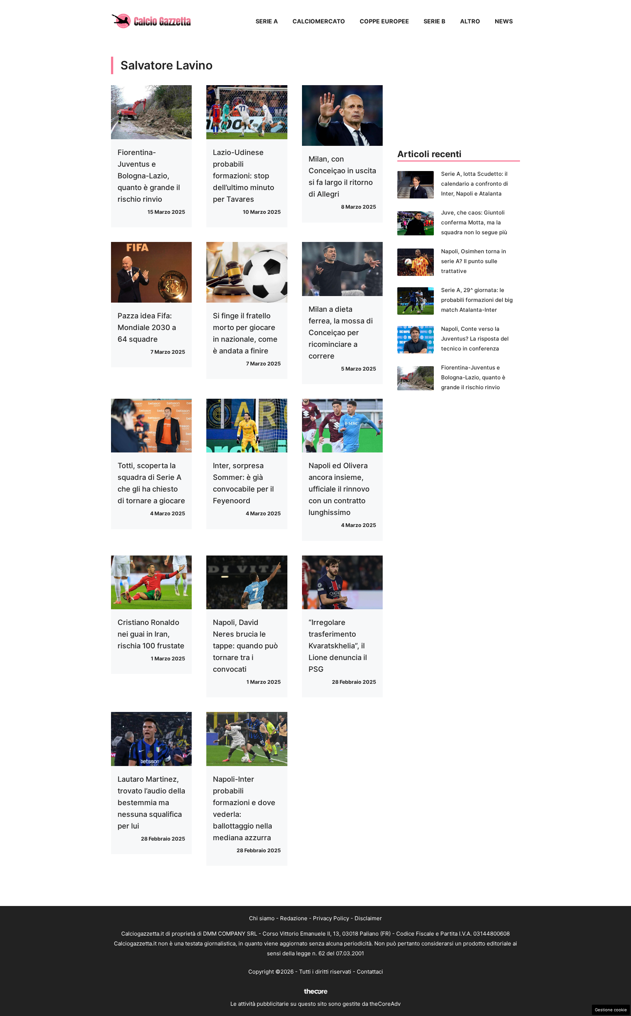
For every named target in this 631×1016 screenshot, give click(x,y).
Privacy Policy (331, 918)
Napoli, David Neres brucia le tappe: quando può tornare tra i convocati (245, 646)
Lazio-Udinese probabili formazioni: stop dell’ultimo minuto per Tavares (243, 176)
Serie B (434, 21)
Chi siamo (262, 918)
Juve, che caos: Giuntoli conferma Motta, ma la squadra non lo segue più (474, 222)
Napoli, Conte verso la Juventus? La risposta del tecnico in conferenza (475, 338)
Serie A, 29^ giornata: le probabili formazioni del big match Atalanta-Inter (477, 300)
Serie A (267, 21)
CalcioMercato (318, 21)
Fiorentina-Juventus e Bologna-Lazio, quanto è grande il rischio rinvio (149, 176)
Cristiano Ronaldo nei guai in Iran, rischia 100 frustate (151, 634)
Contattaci (370, 971)
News (504, 21)
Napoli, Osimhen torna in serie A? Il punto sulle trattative (473, 261)
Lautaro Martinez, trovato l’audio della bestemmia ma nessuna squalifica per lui (151, 802)
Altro (470, 21)
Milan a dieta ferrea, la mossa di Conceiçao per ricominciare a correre (341, 332)
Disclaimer (368, 918)
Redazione (293, 918)
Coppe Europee (384, 21)
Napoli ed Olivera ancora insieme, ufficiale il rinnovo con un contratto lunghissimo (339, 489)
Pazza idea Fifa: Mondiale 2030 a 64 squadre (147, 327)
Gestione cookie (611, 1009)
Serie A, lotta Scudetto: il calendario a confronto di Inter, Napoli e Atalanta (474, 183)
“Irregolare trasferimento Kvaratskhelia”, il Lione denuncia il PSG (338, 646)
